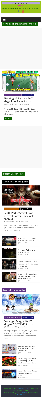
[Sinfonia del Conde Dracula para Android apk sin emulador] (9, 370)
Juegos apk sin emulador (12, 95)
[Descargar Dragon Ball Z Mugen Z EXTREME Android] (21, 295)
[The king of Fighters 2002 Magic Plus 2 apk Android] (21, 71)
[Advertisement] (21, 48)
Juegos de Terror (25, 209)
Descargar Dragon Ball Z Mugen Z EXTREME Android (19, 323)
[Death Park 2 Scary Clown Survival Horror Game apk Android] (21, 187)
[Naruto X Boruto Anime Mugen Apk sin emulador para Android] (9, 345)
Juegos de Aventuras (11, 209)
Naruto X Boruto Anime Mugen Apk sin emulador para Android (27, 348)
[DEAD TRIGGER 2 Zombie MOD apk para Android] (9, 237)
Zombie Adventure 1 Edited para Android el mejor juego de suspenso (28, 264)
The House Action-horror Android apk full (27, 251)
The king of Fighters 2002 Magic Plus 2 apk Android (19, 100)
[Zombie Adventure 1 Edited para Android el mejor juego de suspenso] (9, 261)
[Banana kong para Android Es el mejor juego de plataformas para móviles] (9, 357)
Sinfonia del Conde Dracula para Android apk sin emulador (27, 373)
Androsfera (25, 104)
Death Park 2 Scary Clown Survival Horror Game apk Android (19, 215)
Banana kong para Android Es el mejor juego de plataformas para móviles (27, 360)
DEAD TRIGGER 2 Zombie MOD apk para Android (27, 239)
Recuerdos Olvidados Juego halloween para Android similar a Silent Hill (28, 276)
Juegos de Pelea (28, 95)
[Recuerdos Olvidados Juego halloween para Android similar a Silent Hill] (9, 273)
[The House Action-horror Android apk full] (9, 249)
